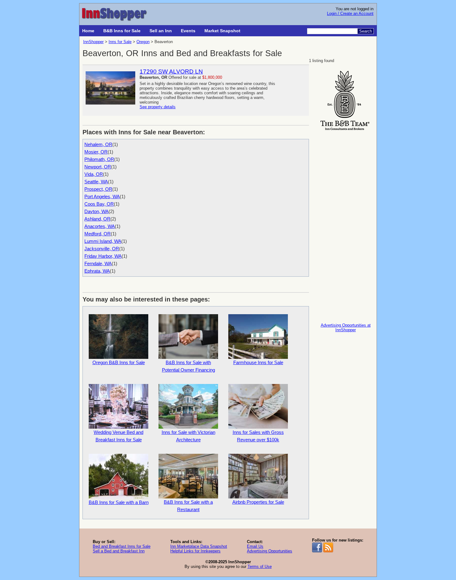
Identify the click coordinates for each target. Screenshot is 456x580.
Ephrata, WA (97, 271)
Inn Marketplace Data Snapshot (198, 546)
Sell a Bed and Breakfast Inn (119, 551)
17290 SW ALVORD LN (171, 71)
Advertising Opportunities (269, 551)
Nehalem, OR (98, 144)
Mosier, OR (96, 151)
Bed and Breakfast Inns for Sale (121, 546)
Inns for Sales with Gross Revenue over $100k (258, 436)
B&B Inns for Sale (122, 30)
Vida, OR (93, 174)
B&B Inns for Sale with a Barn (119, 502)
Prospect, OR (98, 189)
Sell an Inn (161, 30)
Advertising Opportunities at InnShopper (346, 327)
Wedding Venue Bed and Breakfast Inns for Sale (118, 436)
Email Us (255, 546)
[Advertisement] (345, 225)
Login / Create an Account (350, 13)
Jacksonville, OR (101, 248)
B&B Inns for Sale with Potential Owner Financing (188, 366)
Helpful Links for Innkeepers (195, 551)
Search (365, 31)
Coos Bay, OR (99, 204)
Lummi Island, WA (102, 241)
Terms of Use (260, 566)
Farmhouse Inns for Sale (258, 362)
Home (88, 30)
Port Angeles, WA (102, 196)
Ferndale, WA (98, 263)
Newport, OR (97, 166)
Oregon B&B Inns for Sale (118, 362)
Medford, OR (97, 233)
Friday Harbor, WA (103, 256)
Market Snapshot (222, 30)
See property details (158, 107)
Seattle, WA (96, 181)
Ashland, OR (97, 218)
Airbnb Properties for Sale (258, 502)
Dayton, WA (96, 211)
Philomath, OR (99, 159)
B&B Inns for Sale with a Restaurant (188, 505)
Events (188, 30)
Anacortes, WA (99, 226)
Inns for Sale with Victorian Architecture (188, 436)
